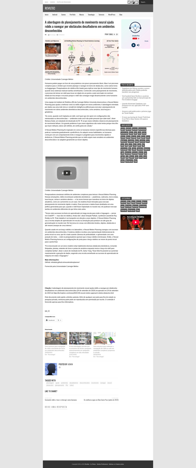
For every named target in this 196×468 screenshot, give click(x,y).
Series (141, 153)
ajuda (57, 383)
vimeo (133, 2)
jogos (143, 137)
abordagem (50, 383)
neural (109, 383)
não (126, 145)
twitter (129, 2)
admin (70, 364)
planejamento (59, 385)
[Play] (133, 45)
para (130, 145)
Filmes (94, 464)
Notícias (111, 464)
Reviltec (50, 8)
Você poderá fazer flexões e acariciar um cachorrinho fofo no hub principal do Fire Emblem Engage (136, 98)
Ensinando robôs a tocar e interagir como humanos (61, 400)
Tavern (132, 157)
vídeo (122, 161)
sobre (122, 157)
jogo (138, 137)
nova (147, 141)
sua (127, 157)
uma (136, 157)
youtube (136, 2)
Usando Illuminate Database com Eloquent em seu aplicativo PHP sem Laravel (135, 105)
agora (123, 129)
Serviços (135, 206)
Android (54, 14)
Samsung (128, 153)
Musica (81, 14)
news (122, 206)
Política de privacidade (64, 2)
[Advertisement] (135, 68)
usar (140, 157)
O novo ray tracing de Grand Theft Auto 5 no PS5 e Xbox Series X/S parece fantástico (136, 119)
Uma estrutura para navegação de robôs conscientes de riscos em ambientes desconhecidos (55, 348)
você (145, 157)
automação (124, 133)
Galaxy (123, 137)
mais (148, 137)
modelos (131, 141)
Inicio (46, 2)
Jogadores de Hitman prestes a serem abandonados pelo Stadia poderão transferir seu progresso (135, 90)
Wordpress (129, 161)
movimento (95, 383)
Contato (52, 2)
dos (135, 133)
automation (142, 129)
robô (122, 153)
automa (135, 129)
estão (144, 133)
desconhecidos (85, 383)
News (136, 141)
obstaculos (49, 385)
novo (122, 145)
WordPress (111, 14)
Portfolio (72, 14)
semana (135, 153)
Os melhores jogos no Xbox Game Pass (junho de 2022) (101, 400)
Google (134, 137)
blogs (133, 202)
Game (128, 137)
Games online (120, 464)
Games (63, 14)
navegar (103, 383)
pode (139, 145)
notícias (142, 141)
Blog (128, 202)
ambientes (64, 383)
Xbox (120, 14)
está (139, 133)
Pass (134, 145)
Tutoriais (101, 14)
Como (131, 133)
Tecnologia (91, 14)
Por (67, 385)
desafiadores (74, 383)
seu (145, 153)
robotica (140, 149)
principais (124, 149)
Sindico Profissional (102, 464)
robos (72, 385)
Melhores (124, 141)
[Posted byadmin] (52, 375)
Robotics (147, 149)
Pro (130, 149)
